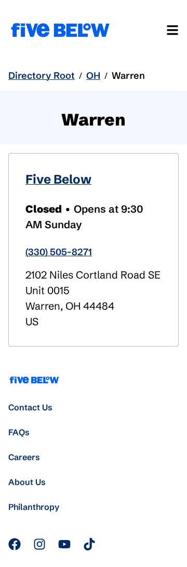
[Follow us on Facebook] (14, 544)
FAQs (19, 432)
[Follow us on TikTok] (89, 544)
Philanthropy (33, 507)
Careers (24, 457)
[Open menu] (172, 30)
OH (93, 75)
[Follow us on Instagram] (39, 544)
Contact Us (30, 407)
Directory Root (41, 75)
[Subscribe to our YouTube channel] (64, 544)
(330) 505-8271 (58, 252)
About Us (27, 482)
